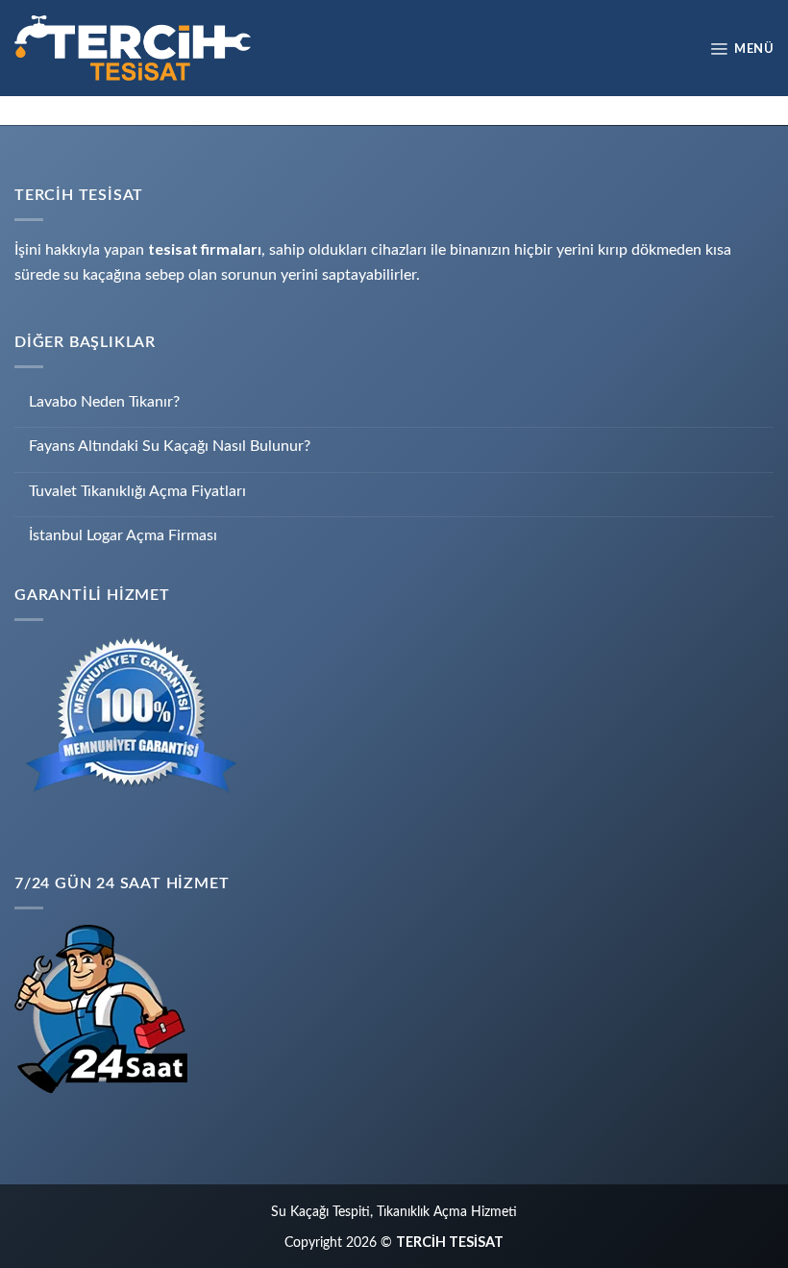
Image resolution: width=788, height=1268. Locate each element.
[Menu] (741, 48)
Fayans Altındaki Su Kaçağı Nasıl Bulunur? (169, 446)
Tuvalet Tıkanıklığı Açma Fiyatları (137, 491)
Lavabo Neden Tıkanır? (104, 402)
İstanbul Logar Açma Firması (123, 535)
